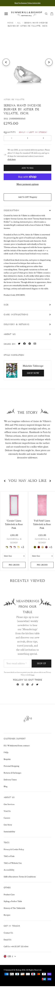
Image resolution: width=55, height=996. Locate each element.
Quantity (25, 132)
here (32, 675)
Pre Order (14, 565)
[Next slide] (49, 62)
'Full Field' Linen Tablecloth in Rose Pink (42, 524)
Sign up (41, 663)
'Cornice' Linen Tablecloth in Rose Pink (14, 524)
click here (11, 159)
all (19, 23)
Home (10, 23)
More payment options (27, 184)
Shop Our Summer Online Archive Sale (27, 3)
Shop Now (33, 373)
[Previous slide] (6, 62)
